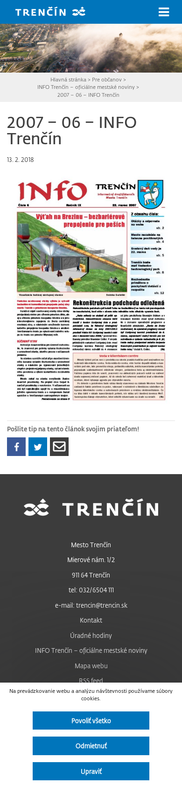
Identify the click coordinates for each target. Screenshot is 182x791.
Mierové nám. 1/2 (91, 559)
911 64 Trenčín (91, 575)
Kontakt (91, 620)
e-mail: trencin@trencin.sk (91, 605)
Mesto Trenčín (91, 545)
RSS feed (91, 680)
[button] (164, 12)
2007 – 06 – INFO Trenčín (88, 94)
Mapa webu (91, 666)
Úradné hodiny (91, 635)
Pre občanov (107, 79)
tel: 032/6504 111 (91, 590)
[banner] (57, 12)
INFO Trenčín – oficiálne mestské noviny (86, 86)
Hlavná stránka (68, 79)
